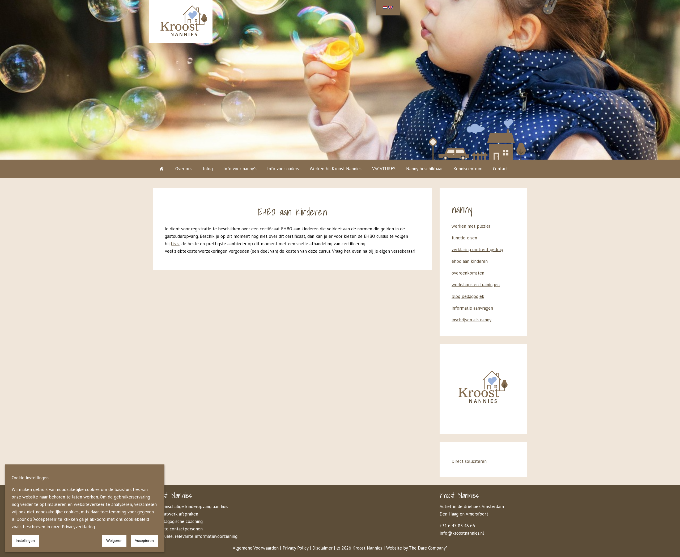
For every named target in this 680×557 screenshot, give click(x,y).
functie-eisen (464, 238)
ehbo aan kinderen (470, 261)
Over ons (183, 169)
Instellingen (25, 540)
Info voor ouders (283, 169)
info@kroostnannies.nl (462, 533)
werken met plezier (471, 226)
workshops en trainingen (476, 285)
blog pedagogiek (468, 296)
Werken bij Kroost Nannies (336, 169)
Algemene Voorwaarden (256, 548)
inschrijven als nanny (471, 320)
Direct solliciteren (469, 461)
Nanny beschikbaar (424, 169)
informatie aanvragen (472, 308)
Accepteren (144, 540)
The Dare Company (427, 548)
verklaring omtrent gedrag (477, 249)
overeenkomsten (468, 273)
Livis (175, 244)
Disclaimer (322, 548)
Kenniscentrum (467, 169)
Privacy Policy (295, 548)
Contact (500, 169)
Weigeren (114, 540)
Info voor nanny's (240, 169)
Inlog (208, 169)
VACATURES (384, 169)
